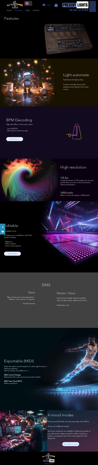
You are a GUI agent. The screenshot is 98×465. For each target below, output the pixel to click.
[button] (56, 5)
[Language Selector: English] (28, 3)
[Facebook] (2, 227)
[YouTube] (2, 231)
